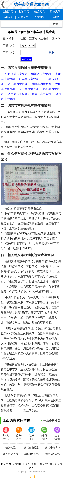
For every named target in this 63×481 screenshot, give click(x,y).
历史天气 (55, 11)
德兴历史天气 (10, 454)
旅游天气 (39, 11)
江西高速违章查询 (16, 73)
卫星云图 (8, 16)
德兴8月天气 (31, 454)
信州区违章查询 (41, 73)
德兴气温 (10, 447)
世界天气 (23, 11)
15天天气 (6, 437)
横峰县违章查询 (41, 83)
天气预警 (39, 16)
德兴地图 (31, 437)
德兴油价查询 (52, 447)
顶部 (31, 476)
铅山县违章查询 (17, 83)
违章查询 (57, 437)
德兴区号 (19, 437)
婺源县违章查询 (41, 93)
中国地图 (55, 16)
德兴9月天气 (52, 454)
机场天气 (23, 16)
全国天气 (8, 11)
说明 (51, 52)
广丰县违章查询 (29, 78)
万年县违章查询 (17, 93)
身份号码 (44, 437)
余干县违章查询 (29, 89)
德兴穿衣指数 (31, 447)
